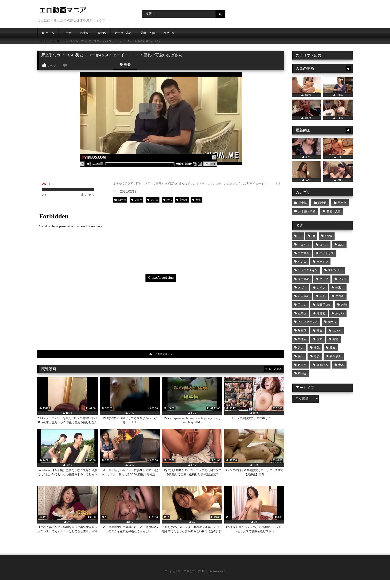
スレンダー (335, 270)
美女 (332, 347)
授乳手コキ (324, 304)
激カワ (332, 321)
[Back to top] (377, 568)
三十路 (67, 33)
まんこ (324, 244)
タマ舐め (303, 279)
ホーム (50, 33)
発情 (335, 339)
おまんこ (303, 244)
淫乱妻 (321, 313)
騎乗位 (302, 373)
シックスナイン (308, 270)
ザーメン (322, 261)
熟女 (319, 330)
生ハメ (337, 330)
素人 (300, 347)
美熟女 (183, 199)
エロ (341, 244)
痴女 (319, 339)
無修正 (302, 330)
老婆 (317, 356)
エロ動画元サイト (162, 354)
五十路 (102, 33)
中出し (339, 287)
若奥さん (335, 356)
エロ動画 (303, 253)
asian (328, 235)
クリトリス (327, 253)
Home (43, 41)
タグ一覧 (169, 33)
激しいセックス (308, 321)
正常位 (302, 313)
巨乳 (169, 199)
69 (313, 235)
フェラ (138, 199)
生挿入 (302, 339)
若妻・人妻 (148, 33)
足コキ (302, 364)
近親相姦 (322, 364)
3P (299, 235)
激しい (339, 313)
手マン (302, 304)
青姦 (341, 364)
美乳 (317, 347)
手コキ (339, 296)
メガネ (302, 287)
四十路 (84, 33)
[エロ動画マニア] (62, 10)
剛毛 (198, 199)
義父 (300, 356)
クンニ (154, 199)
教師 (344, 304)
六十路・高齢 (123, 33)
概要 (127, 64)
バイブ (324, 279)
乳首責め (303, 296)
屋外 (322, 296)
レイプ (321, 287)
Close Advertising (161, 277)
